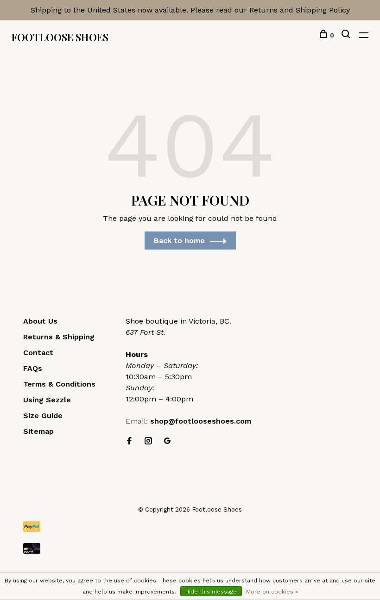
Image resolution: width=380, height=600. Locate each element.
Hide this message (211, 591)
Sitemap (38, 431)
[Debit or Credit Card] (190, 548)
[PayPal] (190, 526)
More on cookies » (272, 591)
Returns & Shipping (59, 336)
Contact (38, 352)
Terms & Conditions (59, 384)
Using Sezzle (47, 399)
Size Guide (43, 415)
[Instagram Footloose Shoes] (148, 441)
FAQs (32, 368)
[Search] (347, 35)
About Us (40, 321)
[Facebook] (129, 441)
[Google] (167, 441)
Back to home (179, 240)
